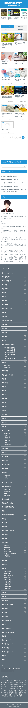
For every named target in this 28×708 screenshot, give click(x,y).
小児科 (15, 477)
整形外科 (15, 437)
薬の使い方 (14, 398)
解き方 (14, 406)
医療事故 (14, 468)
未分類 (14, 612)
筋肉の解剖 (15, 367)
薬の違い (14, 560)
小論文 (14, 414)
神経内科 (15, 584)
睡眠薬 (15, 545)
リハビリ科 (14, 464)
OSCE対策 (14, 499)
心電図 (14, 324)
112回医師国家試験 (15, 351)
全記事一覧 (19, 704)
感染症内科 (15, 583)
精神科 (15, 435)
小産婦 (14, 472)
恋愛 (14, 292)
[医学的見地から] (14, 6)
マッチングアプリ (14, 273)
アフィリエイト (14, 640)
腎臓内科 (15, 573)
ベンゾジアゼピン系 (15, 553)
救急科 (14, 336)
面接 (14, 418)
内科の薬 (15, 547)
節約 (14, 624)
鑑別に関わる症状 (14, 503)
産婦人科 (15, 475)
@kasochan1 (5, 221)
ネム (11, 668)
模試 (15, 356)
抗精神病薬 (15, 551)
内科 (14, 568)
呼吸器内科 (15, 571)
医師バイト (14, 296)
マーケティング (14, 308)
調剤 (14, 410)
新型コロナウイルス (14, 530)
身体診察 (14, 304)
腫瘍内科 (15, 588)
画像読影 (14, 371)
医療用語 (8, 29)
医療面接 (14, 383)
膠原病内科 (15, 586)
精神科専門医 (14, 281)
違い (14, 511)
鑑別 (14, 519)
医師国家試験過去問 (14, 344)
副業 (14, 636)
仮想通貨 (14, 616)
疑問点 (14, 452)
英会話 (14, 422)
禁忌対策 (14, 460)
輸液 (14, 386)
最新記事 (8, 26)
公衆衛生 (15, 491)
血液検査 (14, 600)
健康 (14, 312)
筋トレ (14, 659)
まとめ (14, 522)
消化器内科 (20, 29)
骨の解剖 (15, 365)
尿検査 (14, 328)
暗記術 (14, 332)
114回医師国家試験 (15, 358)
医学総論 (15, 495)
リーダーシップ (14, 482)
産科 (14, 426)
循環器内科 (20, 26)
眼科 (15, 442)
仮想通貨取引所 (17, 668)
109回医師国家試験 (14, 507)
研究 (14, 394)
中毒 (14, 402)
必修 (15, 493)
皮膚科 (15, 439)
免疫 (14, 340)
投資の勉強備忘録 (7, 176)
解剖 (14, 362)
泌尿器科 (15, 433)
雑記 (14, 656)
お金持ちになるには (14, 632)
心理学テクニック (14, 644)
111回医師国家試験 (15, 352)
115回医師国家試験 (15, 347)
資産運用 (14, 289)
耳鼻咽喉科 (15, 444)
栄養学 (14, 526)
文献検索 (14, 456)
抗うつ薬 (15, 549)
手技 (14, 390)
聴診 (14, 596)
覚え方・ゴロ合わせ (14, 375)
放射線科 (15, 440)
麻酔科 (14, 300)
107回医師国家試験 (14, 515)
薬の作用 (14, 542)
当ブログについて (10, 704)
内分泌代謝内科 (15, 575)
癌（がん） (14, 448)
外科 (14, 592)
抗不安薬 (15, 556)
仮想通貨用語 (14, 620)
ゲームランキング (14, 652)
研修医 (14, 538)
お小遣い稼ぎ (14, 628)
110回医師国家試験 (15, 354)
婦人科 (15, 479)
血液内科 (15, 577)
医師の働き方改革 (14, 604)
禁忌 (14, 379)
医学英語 (15, 489)
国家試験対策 (14, 486)
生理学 (14, 316)
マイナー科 (14, 430)
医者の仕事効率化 (14, 320)
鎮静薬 (15, 555)
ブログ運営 (14, 648)
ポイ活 (14, 285)
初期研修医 (14, 277)
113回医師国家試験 (15, 349)
